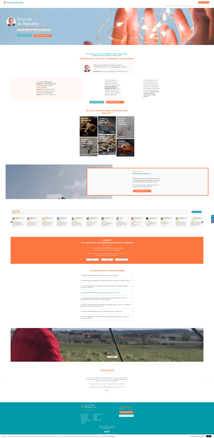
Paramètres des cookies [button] (194, 436)
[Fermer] (212, 436)
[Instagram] (213, 222)
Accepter (208, 436)
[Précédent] (7, 381)
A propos (106, 426)
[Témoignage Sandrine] (107, 396)
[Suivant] (206, 381)
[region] (89, 126)
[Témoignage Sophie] (106, 396)
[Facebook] (213, 219)
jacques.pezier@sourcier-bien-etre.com (107, 427)
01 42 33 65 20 (107, 428)
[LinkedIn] (213, 216)
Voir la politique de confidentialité (109, 436)
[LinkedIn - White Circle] (107, 431)
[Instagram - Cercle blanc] (109, 431)
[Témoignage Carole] (105, 396)
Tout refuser (202, 436)
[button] (177, 6)
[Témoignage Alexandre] (108, 396)
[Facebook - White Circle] (105, 431)
